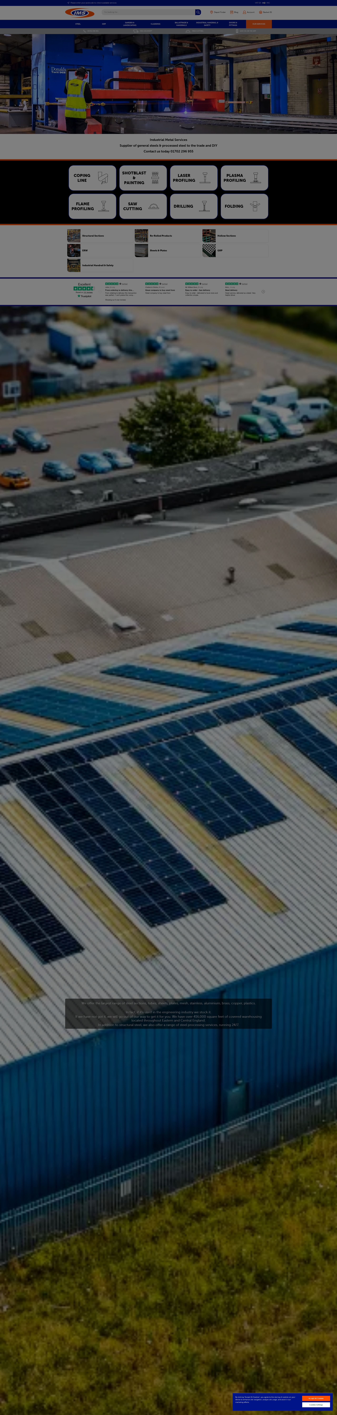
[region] (283, 1402)
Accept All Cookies (316, 1398)
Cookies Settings (316, 1405)
